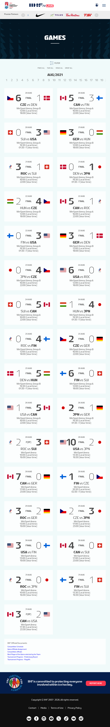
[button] (23, 15)
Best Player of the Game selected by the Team (24, 654)
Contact (32, 708)
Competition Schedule (15, 647)
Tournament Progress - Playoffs (19, 659)
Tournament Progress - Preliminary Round (23, 657)
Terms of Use (57, 708)
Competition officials (15, 652)
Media (44, 708)
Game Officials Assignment (17, 649)
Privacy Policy (75, 708)
